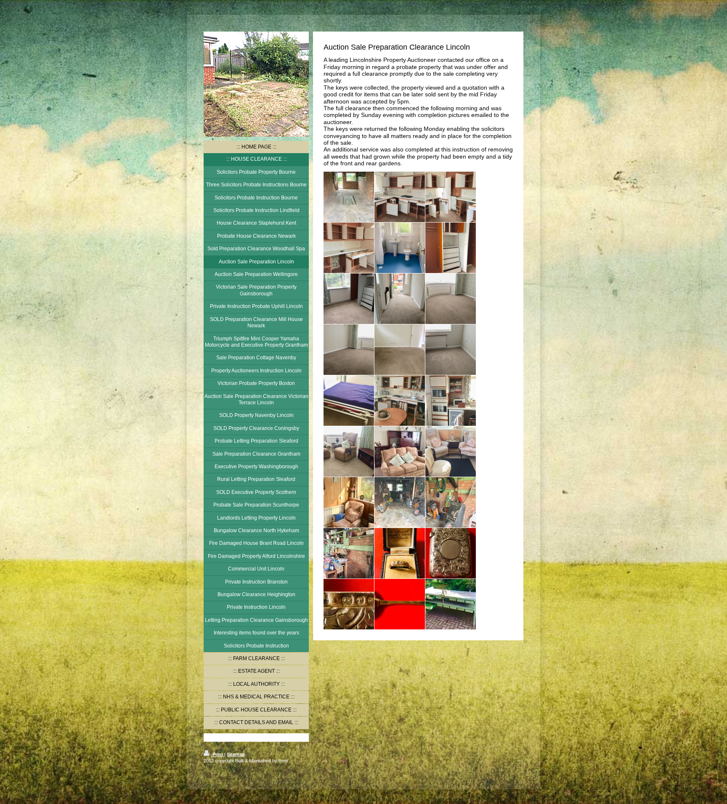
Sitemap (236, 754)
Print (217, 754)
